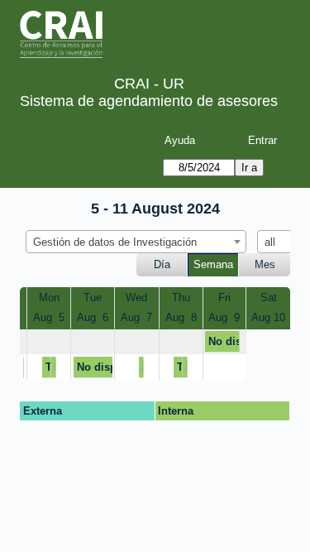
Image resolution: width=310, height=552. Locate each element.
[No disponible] (23, 367)
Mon (49, 297)
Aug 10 (268, 317)
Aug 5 (48, 317)
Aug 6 (92, 317)
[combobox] (136, 241)
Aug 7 (136, 317)
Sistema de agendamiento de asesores (149, 101)
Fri (224, 297)
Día (162, 264)
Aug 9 (224, 317)
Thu (181, 297)
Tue (92, 297)
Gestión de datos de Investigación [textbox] (115, 242)
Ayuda (180, 140)
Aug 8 (181, 317)
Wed (136, 297)
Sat (268, 297)
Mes (265, 264)
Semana (213, 264)
